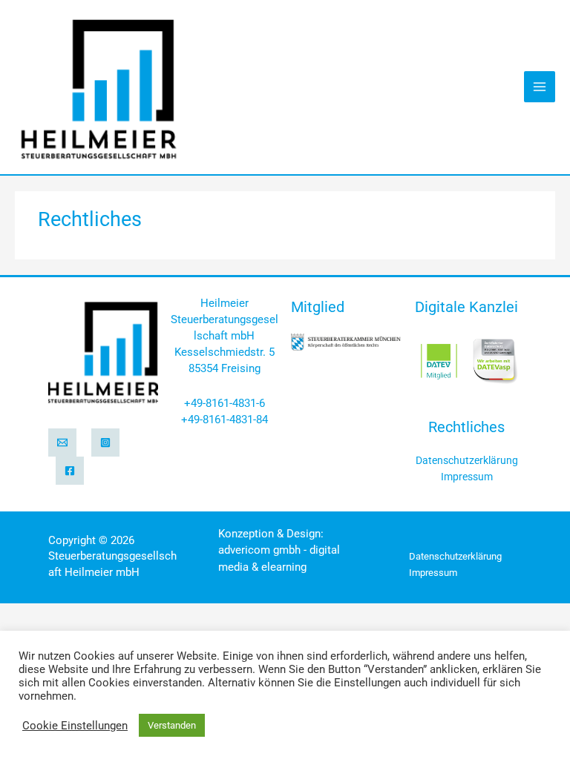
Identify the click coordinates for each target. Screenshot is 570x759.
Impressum (467, 477)
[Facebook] (70, 471)
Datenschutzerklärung (467, 460)
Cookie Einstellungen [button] (75, 725)
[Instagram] (105, 442)
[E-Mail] (62, 442)
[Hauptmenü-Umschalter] (539, 86)
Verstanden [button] (172, 725)
